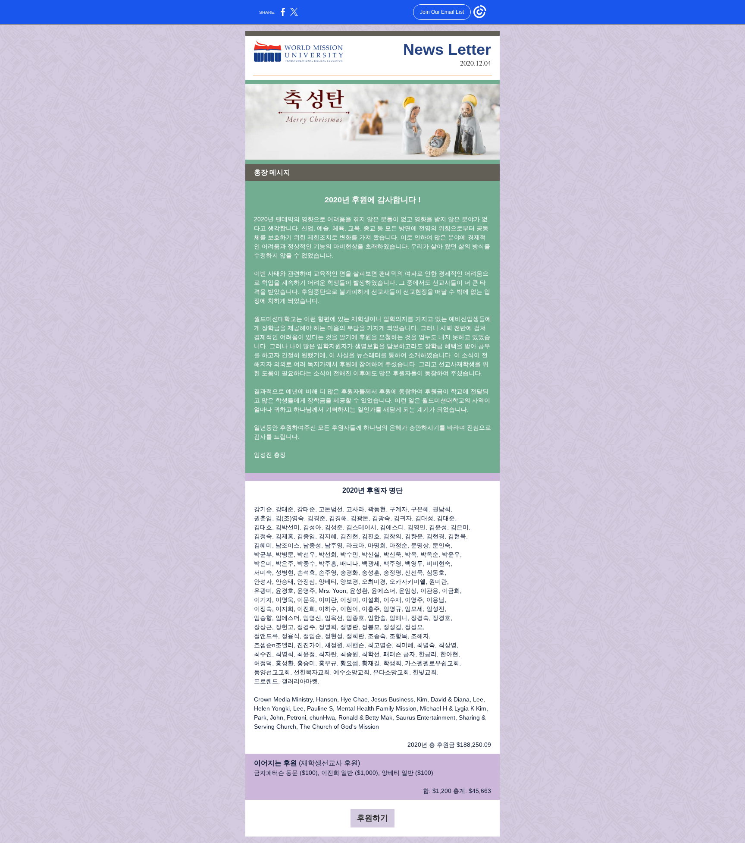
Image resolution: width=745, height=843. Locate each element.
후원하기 (372, 818)
